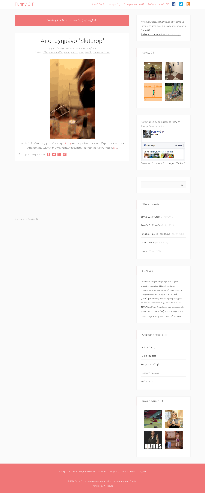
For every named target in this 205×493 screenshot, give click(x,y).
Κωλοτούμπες (148, 347)
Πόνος (144, 251)
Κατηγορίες (114, 4)
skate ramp (150, 303)
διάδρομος (170, 290)
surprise (175, 282)
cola (152, 282)
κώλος (45, 52)
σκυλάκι (162, 286)
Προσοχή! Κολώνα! (150, 373)
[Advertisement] (72, 189)
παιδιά (143, 316)
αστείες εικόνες (128, 471)
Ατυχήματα (91, 48)
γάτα (173, 316)
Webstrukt (108, 485)
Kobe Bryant (152, 294)
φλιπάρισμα (171, 286)
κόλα (152, 286)
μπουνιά (163, 298)
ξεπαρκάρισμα (162, 307)
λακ (179, 303)
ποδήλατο (152, 307)
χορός (67, 52)
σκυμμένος (145, 286)
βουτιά (165, 294)
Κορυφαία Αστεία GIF (134, 4)
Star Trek (173, 294)
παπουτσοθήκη (56, 52)
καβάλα (179, 316)
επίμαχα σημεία (173, 311)
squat (81, 52)
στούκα (166, 316)
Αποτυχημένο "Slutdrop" (72, 41)
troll (157, 303)
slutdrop (74, 52)
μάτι (156, 282)
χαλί (169, 307)
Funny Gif (145, 30)
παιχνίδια (143, 471)
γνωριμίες (114, 471)
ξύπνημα (144, 294)
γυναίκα (144, 311)
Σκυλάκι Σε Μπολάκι (151, 225)
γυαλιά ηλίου (147, 298)
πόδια (168, 303)
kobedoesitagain (178, 307)
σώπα (160, 294)
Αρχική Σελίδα (98, 4)
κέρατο (169, 298)
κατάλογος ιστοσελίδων (84, 471)
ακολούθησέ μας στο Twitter (169, 163)
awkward (178, 290)
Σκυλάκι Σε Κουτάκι (150, 216)
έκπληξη (162, 303)
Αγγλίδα (88, 52)
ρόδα (180, 298)
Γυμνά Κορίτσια (148, 355)
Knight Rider (161, 290)
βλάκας (175, 298)
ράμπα (143, 303)
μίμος (156, 286)
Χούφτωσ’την (147, 381)
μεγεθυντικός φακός (148, 290)
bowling (156, 298)
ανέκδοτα (102, 471)
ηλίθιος (160, 316)
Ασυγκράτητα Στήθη (150, 364)
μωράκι (156, 311)
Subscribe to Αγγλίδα (25, 219)
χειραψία (153, 316)
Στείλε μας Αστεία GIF (158, 4)
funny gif (176, 121)
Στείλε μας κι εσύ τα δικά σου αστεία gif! (161, 34)
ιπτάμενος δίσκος (164, 282)
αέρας (181, 311)
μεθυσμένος (145, 282)
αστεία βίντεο (64, 471)
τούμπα (145, 306)
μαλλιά (150, 311)
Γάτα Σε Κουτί (148, 242)
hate (148, 316)
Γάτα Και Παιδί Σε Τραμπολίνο (155, 233)
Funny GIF (24, 4)
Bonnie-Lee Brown (101, 52)
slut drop (67, 143)
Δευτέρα (174, 303)
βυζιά (163, 311)
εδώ (115, 147)
